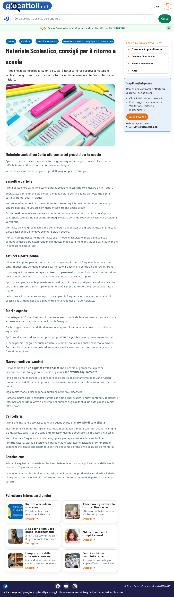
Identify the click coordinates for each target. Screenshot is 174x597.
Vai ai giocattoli (137, 116)
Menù (156, 6)
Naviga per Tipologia (20, 592)
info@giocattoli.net (146, 126)
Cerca (165, 18)
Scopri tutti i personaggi (44, 592)
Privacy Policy (88, 592)
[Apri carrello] (167, 6)
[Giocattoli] (31, 6)
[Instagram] (75, 586)
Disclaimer (118, 592)
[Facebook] (58, 586)
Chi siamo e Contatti (69, 592)
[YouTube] (66, 586)
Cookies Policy (104, 592)
